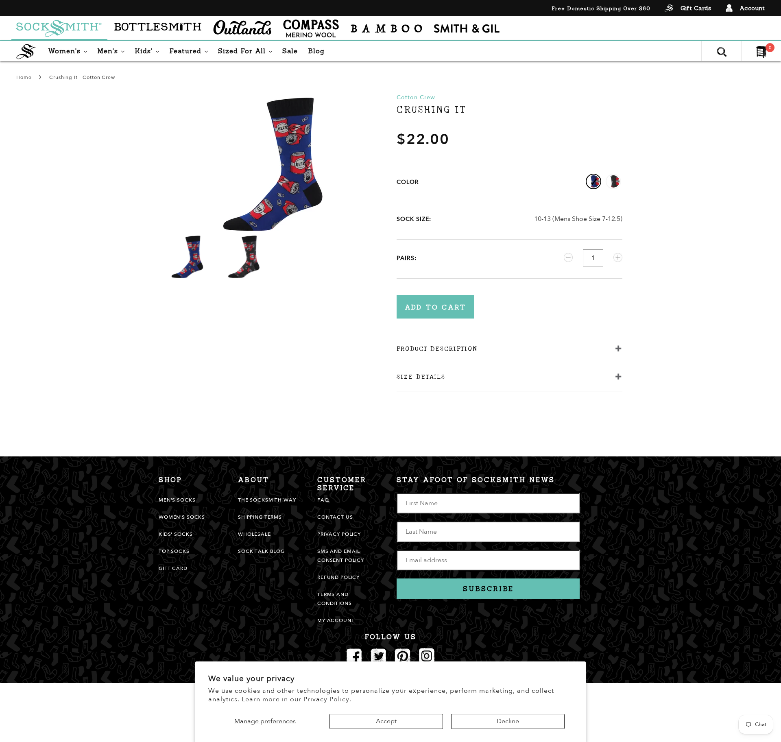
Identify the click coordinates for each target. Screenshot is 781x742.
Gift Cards (696, 8)
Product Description (437, 349)
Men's (113, 50)
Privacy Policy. (327, 699)
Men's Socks (177, 500)
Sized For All (247, 50)
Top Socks (174, 551)
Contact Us (335, 517)
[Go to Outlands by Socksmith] (242, 28)
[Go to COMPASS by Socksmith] (311, 28)
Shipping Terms (260, 517)
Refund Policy (338, 577)
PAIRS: (407, 258)
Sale (290, 51)
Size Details (421, 377)
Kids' (149, 50)
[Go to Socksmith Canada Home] (59, 28)
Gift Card (173, 568)
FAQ (323, 500)
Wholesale (254, 534)
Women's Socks (182, 517)
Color (408, 182)
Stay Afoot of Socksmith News (476, 480)
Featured (190, 50)
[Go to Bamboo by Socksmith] (386, 28)
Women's (69, 50)
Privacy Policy (339, 534)
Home (23, 77)
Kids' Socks (175, 534)
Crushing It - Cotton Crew (82, 77)
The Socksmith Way (267, 500)
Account (752, 8)
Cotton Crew (416, 97)
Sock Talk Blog (261, 551)
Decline (508, 721)
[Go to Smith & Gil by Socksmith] (466, 28)
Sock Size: (414, 219)
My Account (336, 620)
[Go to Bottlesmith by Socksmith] (157, 28)
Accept (386, 721)
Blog (316, 51)
